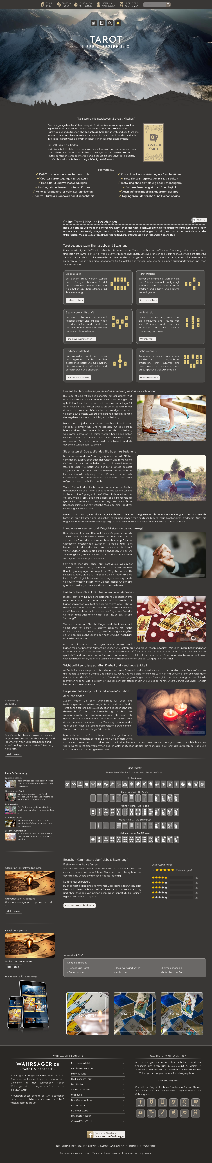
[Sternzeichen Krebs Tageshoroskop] (173, 1103)
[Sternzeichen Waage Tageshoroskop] (140, 1113)
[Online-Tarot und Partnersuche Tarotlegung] (170, 287)
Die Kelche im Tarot (81, 1079)
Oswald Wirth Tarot (81, 1121)
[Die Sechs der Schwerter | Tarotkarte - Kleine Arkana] (88, 1014)
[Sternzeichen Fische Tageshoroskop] (196, 1113)
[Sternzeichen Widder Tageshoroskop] (140, 1103)
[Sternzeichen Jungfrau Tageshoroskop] (196, 1103)
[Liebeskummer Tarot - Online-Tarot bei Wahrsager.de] (30, 795)
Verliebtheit (122, 972)
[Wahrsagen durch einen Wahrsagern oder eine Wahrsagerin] (107, 5)
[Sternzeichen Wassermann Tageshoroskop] (184, 1113)
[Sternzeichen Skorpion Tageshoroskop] (151, 1113)
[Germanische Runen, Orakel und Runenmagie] (64, 5)
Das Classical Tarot (82, 1100)
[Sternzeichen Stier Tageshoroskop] (151, 1103)
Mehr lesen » (13, 754)
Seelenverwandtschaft (128, 968)
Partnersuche (76, 972)
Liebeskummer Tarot (173, 972)
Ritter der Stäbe (79, 1110)
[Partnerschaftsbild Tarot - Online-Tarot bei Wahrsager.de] (30, 821)
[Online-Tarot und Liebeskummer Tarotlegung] (170, 365)
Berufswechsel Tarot (82, 1068)
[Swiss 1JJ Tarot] (182, 1014)
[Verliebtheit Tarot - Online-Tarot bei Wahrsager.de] (30, 732)
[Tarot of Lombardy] (135, 1014)
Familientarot (78, 1084)
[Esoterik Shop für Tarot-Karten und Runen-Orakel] (130, 5)
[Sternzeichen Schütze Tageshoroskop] (162, 1113)
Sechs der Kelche (80, 1089)
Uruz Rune (76, 1094)
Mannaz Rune (78, 1073)
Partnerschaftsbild (172, 968)
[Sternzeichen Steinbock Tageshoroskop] (173, 1113)
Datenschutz (130, 1153)
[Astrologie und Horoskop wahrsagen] (84, 5)
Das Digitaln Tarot (81, 1116)
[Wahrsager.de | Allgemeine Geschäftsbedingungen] (30, 896)
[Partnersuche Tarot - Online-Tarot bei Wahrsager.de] (30, 808)
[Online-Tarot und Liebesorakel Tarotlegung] (97, 287)
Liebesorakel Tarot (79, 968)
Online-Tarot (78, 1105)
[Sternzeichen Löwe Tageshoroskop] (184, 1103)
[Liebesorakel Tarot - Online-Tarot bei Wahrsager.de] (30, 782)
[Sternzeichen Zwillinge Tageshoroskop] (162, 1103)
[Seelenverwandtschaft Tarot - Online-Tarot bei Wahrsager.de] (30, 835)
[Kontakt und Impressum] (30, 958)
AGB (108, 1153)
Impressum (146, 1153)
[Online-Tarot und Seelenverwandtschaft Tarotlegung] (97, 326)
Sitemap (116, 1153)
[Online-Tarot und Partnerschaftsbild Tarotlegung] (97, 365)
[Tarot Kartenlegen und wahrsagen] (48, 5)
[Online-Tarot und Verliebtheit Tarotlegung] (170, 326)
